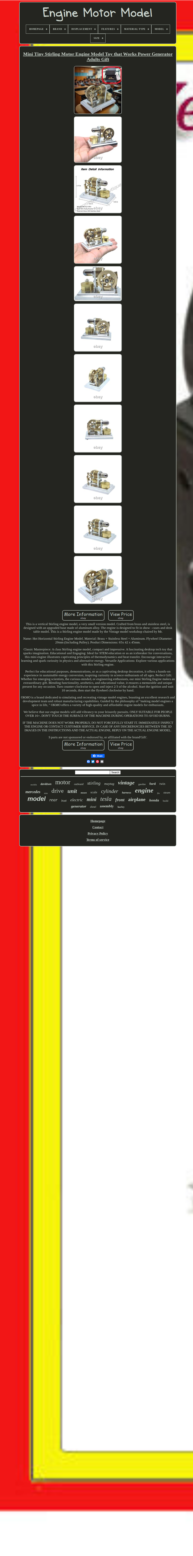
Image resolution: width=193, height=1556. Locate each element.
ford (152, 784)
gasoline (142, 784)
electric (76, 799)
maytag (109, 784)
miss (46, 793)
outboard (78, 784)
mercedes (32, 792)
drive (57, 790)
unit (72, 791)
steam (166, 792)
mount (84, 792)
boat (64, 800)
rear (53, 799)
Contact (97, 827)
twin (162, 784)
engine (144, 790)
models (34, 784)
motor (62, 782)
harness (126, 792)
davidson (46, 784)
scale (93, 792)
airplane (137, 799)
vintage (126, 783)
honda (154, 800)
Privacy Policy (98, 833)
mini (91, 799)
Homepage (97, 821)
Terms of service (97, 840)
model (37, 798)
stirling (93, 783)
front (119, 799)
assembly (107, 805)
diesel (93, 806)
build (165, 800)
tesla (106, 798)
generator (78, 806)
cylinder (109, 791)
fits (158, 793)
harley (121, 806)
